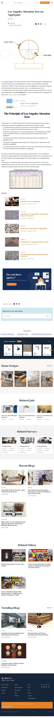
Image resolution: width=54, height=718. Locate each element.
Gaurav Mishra (32, 495)
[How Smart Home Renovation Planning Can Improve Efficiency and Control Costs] (40, 477)
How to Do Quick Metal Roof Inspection (9, 416)
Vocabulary (17, 695)
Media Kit (16, 684)
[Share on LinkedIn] (38, 24)
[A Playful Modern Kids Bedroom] (20, 379)
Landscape (4, 519)
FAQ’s (29, 690)
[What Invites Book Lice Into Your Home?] (13, 555)
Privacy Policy (50, 711)
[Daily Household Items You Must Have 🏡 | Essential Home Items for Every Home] (40, 555)
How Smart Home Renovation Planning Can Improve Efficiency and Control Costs (39, 491)
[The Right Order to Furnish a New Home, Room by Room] (13, 477)
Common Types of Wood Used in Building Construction (12, 664)
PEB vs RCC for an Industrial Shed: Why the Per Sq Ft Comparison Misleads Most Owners (13, 523)
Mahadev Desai (23, 244)
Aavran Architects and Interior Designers (33, 383)
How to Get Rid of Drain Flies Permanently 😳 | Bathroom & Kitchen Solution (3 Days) (11, 593)
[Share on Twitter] (36, 24)
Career (29, 687)
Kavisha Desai (32, 637)
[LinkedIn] (44, 687)
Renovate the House (23, 334)
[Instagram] (46, 687)
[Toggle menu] (52, 3)
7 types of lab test (14, 94)
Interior (3, 487)
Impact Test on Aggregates (29, 103)
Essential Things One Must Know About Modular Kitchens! (12, 634)
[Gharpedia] (6, 678)
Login (36, 2)
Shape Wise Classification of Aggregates (33, 228)
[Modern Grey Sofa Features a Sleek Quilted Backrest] (7, 379)
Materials (10, 18)
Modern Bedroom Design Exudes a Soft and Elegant (46, 378)
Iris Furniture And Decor (6, 384)
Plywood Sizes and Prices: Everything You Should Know (38, 634)
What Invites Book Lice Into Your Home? (12, 565)
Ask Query (11, 284)
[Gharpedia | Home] (2, 2)
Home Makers (20, 385)
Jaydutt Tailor (12, 23)
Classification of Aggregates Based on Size (34, 242)
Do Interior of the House (7, 334)
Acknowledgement (31, 698)
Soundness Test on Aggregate (30, 201)
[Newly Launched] (27, 348)
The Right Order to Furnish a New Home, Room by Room (13, 491)
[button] (51, 379)
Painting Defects (7, 446)
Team (29, 684)
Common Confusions (19, 687)
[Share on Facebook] (41, 24)
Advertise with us (4, 687)
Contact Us (30, 695)
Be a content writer (5, 684)
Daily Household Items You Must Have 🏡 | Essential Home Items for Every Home (39, 565)
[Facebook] (49, 687)
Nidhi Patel (5, 494)
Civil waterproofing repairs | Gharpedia (41, 334)
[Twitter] (41, 686)
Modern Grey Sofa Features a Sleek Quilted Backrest (7, 380)
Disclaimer (33, 711)
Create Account (45, 2)
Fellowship (3, 690)
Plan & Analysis (17, 690)
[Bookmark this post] (45, 24)
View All (49, 365)
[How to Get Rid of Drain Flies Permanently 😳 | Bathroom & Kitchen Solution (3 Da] (13, 583)
